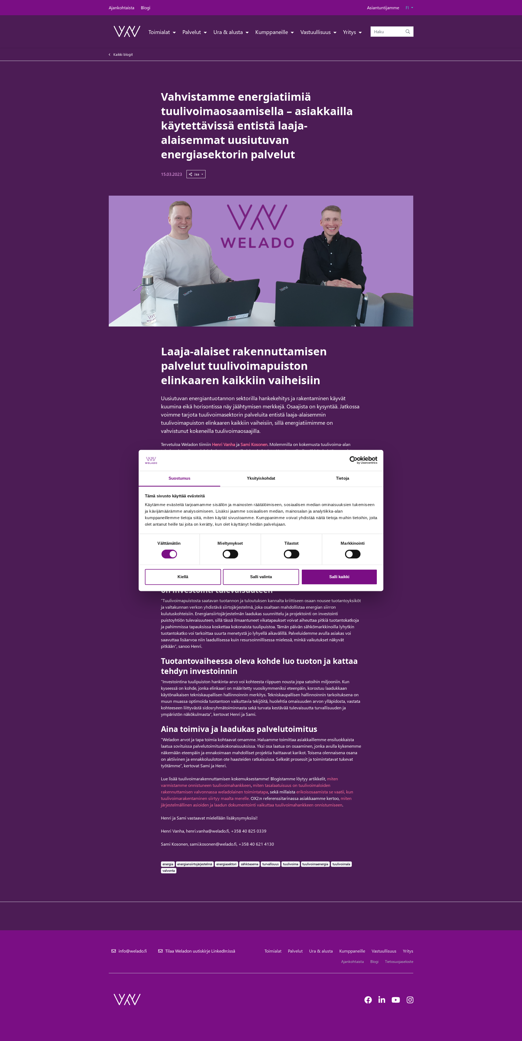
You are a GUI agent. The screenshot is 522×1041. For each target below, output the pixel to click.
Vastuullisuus (316, 31)
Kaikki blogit (123, 54)
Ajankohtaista (121, 7)
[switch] (230, 554)
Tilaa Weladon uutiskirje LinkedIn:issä (200, 951)
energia (167, 864)
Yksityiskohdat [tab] (261, 478)
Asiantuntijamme (383, 7)
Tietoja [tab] (342, 478)
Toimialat (159, 31)
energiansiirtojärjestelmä (194, 864)
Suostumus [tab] (180, 478)
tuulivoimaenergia (315, 864)
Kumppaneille (272, 31)
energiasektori (226, 864)
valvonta (168, 870)
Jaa (197, 174)
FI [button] (408, 7)
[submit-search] (407, 31)
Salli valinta (261, 576)
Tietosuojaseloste (399, 961)
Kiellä (183, 576)
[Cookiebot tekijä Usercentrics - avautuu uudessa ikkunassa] (353, 460)
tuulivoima (290, 864)
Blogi (145, 7)
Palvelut (192, 31)
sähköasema (249, 864)
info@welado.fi (133, 951)
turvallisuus (270, 864)
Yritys (350, 31)
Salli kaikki (339, 576)
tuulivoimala (341, 864)
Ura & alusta (228, 31)
